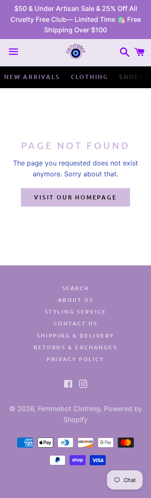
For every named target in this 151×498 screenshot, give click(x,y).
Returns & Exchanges (75, 347)
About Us (76, 300)
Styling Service (76, 311)
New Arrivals (32, 77)
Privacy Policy (75, 359)
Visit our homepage (75, 197)
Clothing (90, 77)
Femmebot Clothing (69, 408)
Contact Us (76, 323)
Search (75, 288)
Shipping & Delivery (75, 335)
